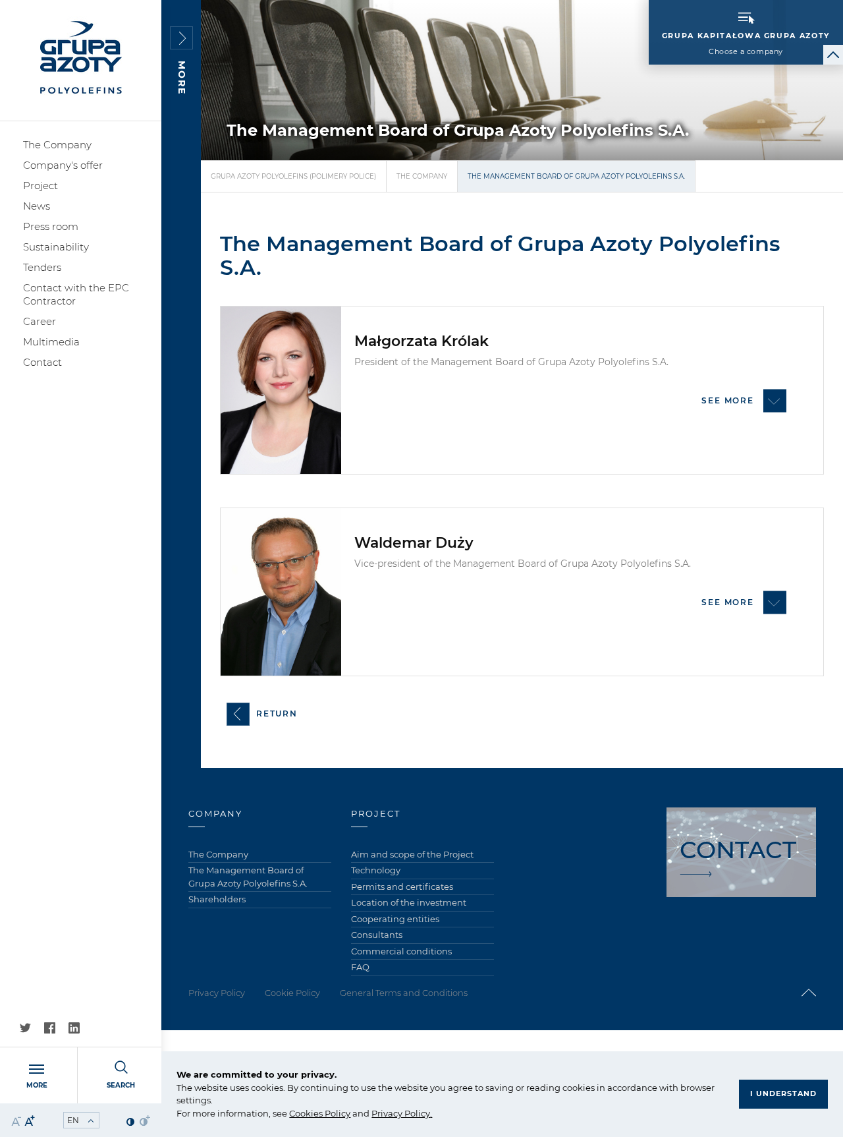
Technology (375, 870)
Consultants (376, 934)
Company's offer (63, 165)
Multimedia (51, 341)
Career (39, 321)
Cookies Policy (319, 1113)
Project (40, 185)
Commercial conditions (401, 951)
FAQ (360, 967)
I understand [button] (783, 1093)
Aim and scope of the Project (412, 854)
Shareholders (217, 899)
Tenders (42, 267)
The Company (57, 144)
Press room (50, 226)
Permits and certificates (402, 886)
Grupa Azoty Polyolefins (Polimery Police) (293, 176)
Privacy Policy (400, 1113)
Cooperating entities (395, 919)
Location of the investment (408, 902)
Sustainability (56, 247)
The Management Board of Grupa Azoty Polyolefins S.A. (248, 877)
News (36, 206)
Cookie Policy (292, 992)
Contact (42, 362)
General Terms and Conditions (404, 992)
